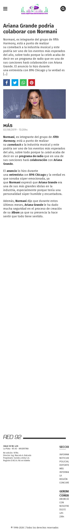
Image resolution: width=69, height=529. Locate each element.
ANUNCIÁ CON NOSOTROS (62, 502)
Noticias (62, 458)
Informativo (62, 454)
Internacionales (62, 472)
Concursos (62, 482)
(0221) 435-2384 (62, 513)
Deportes (62, 465)
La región (62, 477)
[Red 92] (34, 8)
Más (61, 468)
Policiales (62, 461)
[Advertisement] (34, 256)
